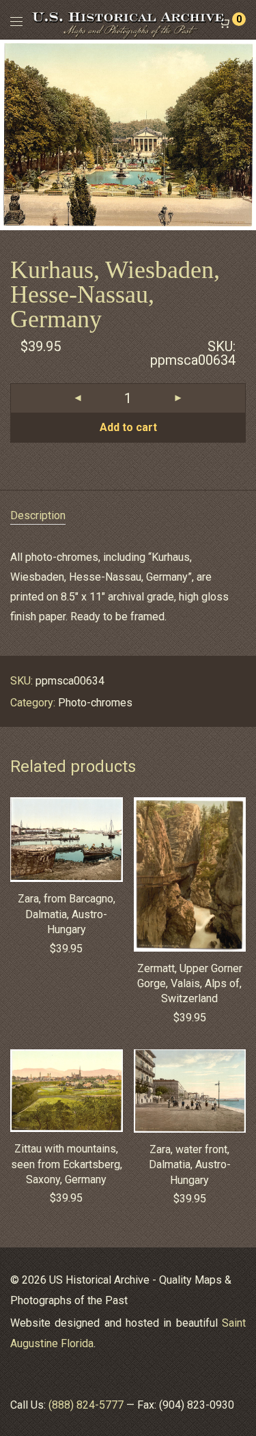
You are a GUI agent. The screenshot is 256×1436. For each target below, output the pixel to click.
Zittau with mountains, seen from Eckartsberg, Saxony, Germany (66, 1164)
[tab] (128, 516)
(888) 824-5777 (86, 1404)
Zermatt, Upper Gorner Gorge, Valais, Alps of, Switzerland (189, 984)
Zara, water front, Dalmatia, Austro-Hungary (190, 1165)
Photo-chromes (95, 702)
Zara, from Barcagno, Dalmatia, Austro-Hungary (66, 914)
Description (38, 515)
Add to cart (128, 427)
